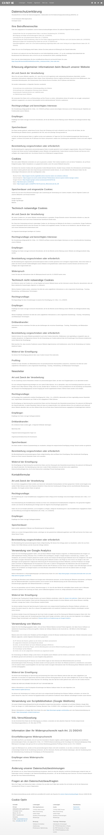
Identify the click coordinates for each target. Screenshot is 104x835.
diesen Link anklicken (71, 598)
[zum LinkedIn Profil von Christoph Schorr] (92, 3)
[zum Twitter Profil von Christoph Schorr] (98, 3)
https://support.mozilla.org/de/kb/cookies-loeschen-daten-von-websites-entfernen (45, 176)
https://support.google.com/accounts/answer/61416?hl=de (39, 179)
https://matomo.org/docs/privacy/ (21, 689)
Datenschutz (76, 809)
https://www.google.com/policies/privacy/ (28, 712)
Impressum (76, 807)
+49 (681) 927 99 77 (21, 821)
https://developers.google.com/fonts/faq (58, 710)
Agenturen (37, 2)
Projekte (29, 2)
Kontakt (52, 2)
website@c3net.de (22, 819)
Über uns (44, 2)
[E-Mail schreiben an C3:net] (101, 3)
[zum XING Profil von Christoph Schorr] (95, 3)
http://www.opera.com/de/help (25, 181)
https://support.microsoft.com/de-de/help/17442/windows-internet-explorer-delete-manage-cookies (51, 177)
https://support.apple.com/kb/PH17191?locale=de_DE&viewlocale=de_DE (38, 183)
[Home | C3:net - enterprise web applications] (7, 3)
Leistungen (22, 2)
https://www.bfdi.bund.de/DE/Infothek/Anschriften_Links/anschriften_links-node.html (35, 61)
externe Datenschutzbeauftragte (69, 794)
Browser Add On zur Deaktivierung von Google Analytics (55, 618)
